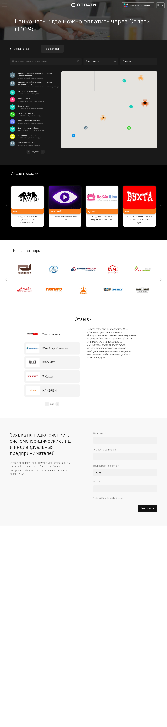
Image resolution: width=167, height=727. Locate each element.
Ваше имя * (99, 433)
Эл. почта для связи (104, 449)
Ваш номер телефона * (106, 465)
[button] (129, 128)
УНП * (96, 481)
